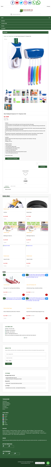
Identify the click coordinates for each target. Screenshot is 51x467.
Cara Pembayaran (5, 407)
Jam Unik (12, 431)
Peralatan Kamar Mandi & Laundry (13, 433)
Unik (12, 434)
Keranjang (48, 6)
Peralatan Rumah (11, 36)
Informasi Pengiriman (6, 405)
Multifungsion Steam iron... (8, 235)
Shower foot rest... (30, 259)
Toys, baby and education (7, 434)
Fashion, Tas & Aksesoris (7, 431)
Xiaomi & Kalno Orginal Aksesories (19, 434)
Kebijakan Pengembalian (6, 403)
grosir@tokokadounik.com (42, 440)
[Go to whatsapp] (48, 463)
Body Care (19, 430)
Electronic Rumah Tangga (8, 308)
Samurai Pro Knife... (7, 259)
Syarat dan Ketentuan (6, 402)
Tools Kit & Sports (7, 284)
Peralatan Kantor (22, 433)
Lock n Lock (42, 431)
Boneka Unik (24, 430)
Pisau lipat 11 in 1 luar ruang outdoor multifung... (12, 288)
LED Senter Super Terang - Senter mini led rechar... (35, 288)
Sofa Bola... (5, 212)
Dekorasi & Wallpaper (30, 430)
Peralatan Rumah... (7, 232)
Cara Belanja (5, 406)
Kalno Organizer (17, 431)
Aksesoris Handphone (6, 430)
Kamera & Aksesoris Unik (25, 431)
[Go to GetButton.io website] (48, 465)
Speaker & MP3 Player (35, 433)
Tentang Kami (5, 401)
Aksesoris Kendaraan (13, 430)
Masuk (2, 6)
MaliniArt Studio (27, 463)
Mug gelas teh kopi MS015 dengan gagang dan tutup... (36, 311)
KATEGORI (25, 32)
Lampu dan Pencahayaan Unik (31, 284)
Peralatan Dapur (29, 308)
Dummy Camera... (29, 212)
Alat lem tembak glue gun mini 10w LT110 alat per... (12, 311)
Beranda (5, 36)
